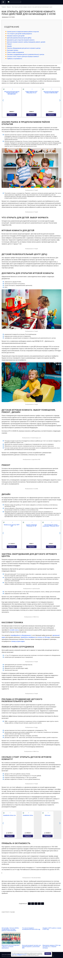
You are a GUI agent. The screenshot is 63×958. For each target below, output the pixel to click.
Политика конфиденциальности (10, 954)
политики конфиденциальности (19, 954)
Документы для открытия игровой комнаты (20, 40)
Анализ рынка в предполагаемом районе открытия (23, 31)
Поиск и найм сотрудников (15, 52)
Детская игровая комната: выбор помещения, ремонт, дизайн (26, 42)
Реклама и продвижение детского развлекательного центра (25, 54)
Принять (47, 953)
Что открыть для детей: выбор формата (19, 33)
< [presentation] (3, 100)
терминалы (28, 637)
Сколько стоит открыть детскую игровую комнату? (23, 56)
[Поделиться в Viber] (42, 903)
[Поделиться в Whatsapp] (35, 903)
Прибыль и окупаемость (14, 58)
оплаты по (43, 637)
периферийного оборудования (20, 635)
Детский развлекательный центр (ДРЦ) (19, 38)
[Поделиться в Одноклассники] (39, 903)
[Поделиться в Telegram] (32, 903)
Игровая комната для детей (15, 36)
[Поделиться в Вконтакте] (29, 903)
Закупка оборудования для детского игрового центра (23, 48)
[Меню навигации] (3, 2)
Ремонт (9, 44)
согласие (19, 955)
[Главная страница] (14, 2)
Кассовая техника (12, 50)
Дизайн (9, 46)
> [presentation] (59, 100)
